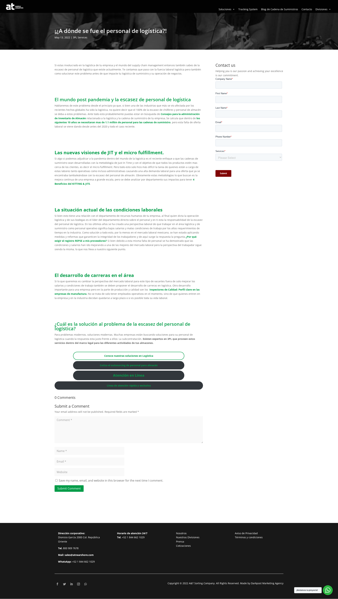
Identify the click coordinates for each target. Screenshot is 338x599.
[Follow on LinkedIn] (71, 584)
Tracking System (248, 9)
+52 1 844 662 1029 (83, 561)
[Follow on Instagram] (78, 584)
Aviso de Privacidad (246, 533)
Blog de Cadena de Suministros (279, 9)
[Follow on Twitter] (64, 584)
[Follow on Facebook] (57, 584)
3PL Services (80, 37)
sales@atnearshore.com (79, 555)
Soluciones (225, 9)
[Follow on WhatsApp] (85, 584)
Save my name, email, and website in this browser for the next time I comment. (111, 480)
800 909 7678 (71, 548)
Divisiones (321, 9)
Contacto (307, 9)
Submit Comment (69, 488)
